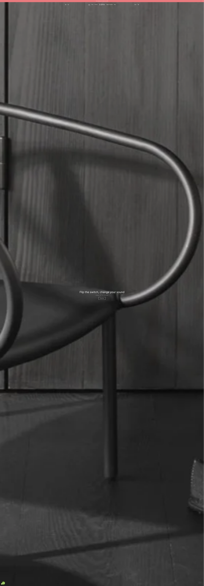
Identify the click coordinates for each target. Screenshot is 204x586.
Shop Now (102, 298)
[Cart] (138, 4)
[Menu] (65, 4)
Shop (92, 4)
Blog (115, 4)
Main (89, 4)
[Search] (68, 4)
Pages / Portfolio (109, 4)
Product (96, 4)
